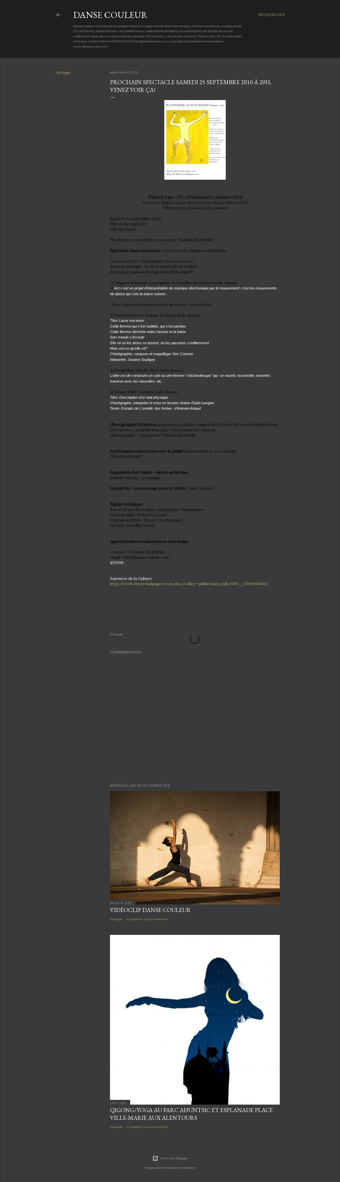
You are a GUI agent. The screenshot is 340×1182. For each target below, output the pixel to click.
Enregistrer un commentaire (147, 919)
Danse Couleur (110, 15)
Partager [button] (63, 72)
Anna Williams (185, 1168)
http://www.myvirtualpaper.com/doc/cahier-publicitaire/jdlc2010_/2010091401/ (189, 583)
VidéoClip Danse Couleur (150, 910)
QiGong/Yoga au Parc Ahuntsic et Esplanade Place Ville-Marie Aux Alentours (191, 1114)
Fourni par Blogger (174, 1158)
